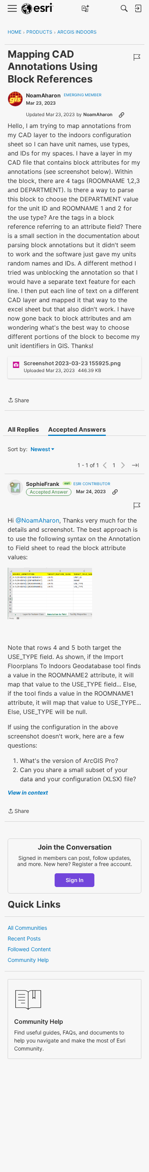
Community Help (28, 960)
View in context (28, 792)
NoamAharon (43, 95)
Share (18, 401)
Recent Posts (24, 938)
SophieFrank (42, 484)
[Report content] (136, 57)
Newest (40, 449)
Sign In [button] (75, 880)
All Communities (27, 927)
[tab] (23, 429)
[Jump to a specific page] (135, 465)
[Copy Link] (121, 114)
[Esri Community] (37, 8)
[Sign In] (138, 8)
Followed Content (29, 949)
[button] (50, 593)
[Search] (124, 8)
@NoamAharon (37, 520)
